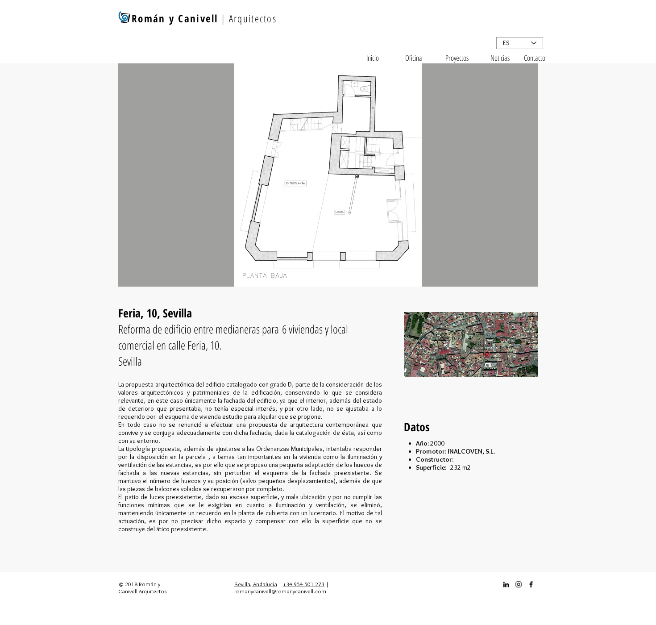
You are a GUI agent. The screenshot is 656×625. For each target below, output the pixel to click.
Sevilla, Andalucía (255, 584)
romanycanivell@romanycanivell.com (280, 591)
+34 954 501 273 (303, 584)
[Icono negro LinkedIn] (506, 584)
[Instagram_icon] (519, 584)
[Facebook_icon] (531, 584)
